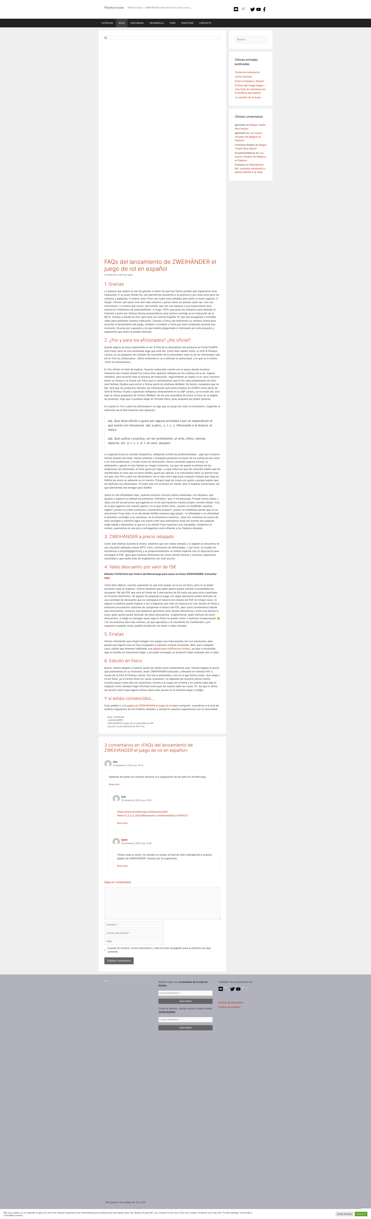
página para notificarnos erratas (171, 648)
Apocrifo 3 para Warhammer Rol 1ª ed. (126, 726)
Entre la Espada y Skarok (249, 81)
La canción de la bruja (248, 97)
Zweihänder (118, 717)
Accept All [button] (361, 1214)
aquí (107, 577)
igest (124, 839)
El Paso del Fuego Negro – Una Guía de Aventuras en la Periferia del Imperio (250, 89)
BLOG (122, 23)
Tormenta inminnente (247, 72)
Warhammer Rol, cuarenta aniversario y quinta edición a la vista (250, 168)
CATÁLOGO (107, 23)
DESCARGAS (137, 23)
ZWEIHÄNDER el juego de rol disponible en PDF (131, 723)
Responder (114, 784)
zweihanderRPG (115, 720)
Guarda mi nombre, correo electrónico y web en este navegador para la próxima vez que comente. (159, 950)
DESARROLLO (157, 23)
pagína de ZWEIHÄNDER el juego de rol (149, 705)
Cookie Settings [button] (344, 1214)
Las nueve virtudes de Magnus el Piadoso (248, 137)
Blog (110, 717)
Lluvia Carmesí (243, 76)
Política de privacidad (230, 1002)
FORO (173, 23)
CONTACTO (205, 23)
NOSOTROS (187, 23)
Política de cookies (229, 1007)
